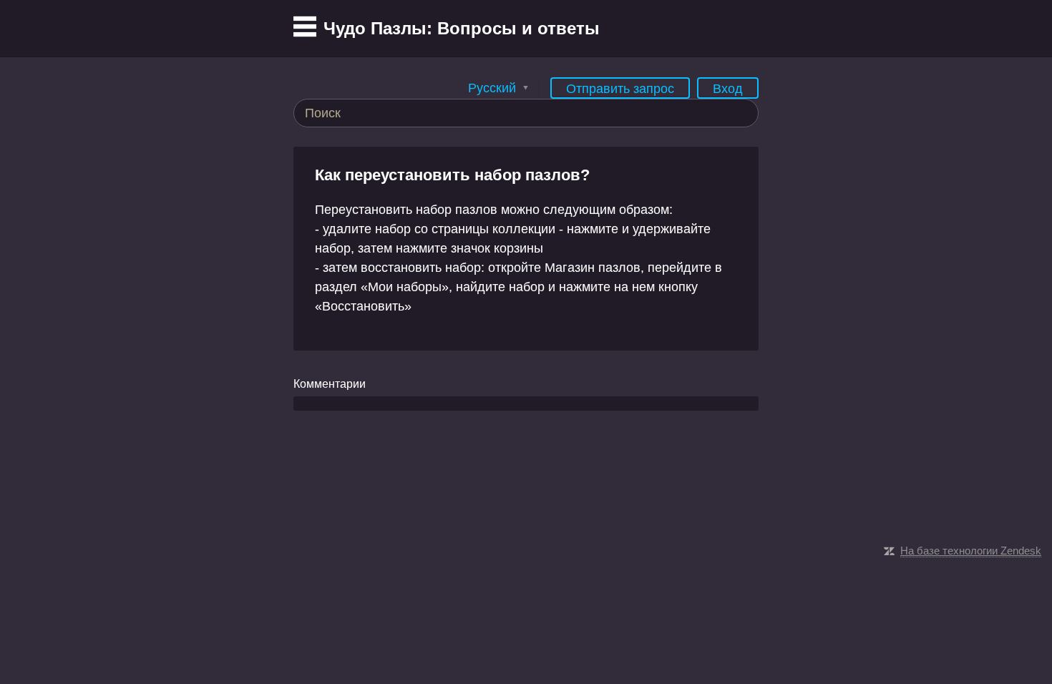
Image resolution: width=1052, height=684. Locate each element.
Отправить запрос (620, 89)
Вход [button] (728, 89)
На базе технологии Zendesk (970, 550)
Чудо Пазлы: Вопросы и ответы (461, 28)
